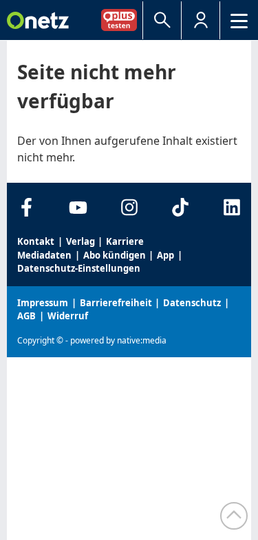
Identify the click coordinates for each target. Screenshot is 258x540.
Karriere (125, 241)
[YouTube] (78, 207)
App (165, 255)
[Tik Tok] (180, 207)
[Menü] (239, 20)
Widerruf (67, 316)
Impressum (42, 303)
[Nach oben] (234, 516)
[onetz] (38, 20)
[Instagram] (129, 207)
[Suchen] (162, 20)
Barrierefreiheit (116, 303)
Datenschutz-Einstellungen (78, 268)
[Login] (200, 20)
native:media (141, 340)
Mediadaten (44, 255)
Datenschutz (192, 303)
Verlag (80, 241)
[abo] (121, 19)
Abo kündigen (114, 255)
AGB (26, 316)
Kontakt (35, 241)
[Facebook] (26, 207)
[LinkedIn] (231, 207)
